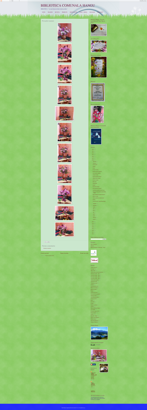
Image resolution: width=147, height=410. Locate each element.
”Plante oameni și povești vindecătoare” (97, 272)
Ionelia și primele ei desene (97, 176)
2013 (93, 232)
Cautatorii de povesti (94, 292)
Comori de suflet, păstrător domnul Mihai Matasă (99, 192)
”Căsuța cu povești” (94, 267)
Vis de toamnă (95, 164)
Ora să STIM (93, 309)
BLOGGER (92, 12)
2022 (93, 156)
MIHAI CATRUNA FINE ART (93, 383)
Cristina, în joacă (95, 174)
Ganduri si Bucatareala (93, 391)
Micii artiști (94, 181)
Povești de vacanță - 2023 (95, 311)
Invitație (92, 303)
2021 (93, 158)
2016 (93, 226)
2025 (93, 151)
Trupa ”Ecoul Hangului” (94, 320)
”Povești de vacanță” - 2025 (95, 276)
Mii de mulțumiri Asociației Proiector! (99, 194)
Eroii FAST (92, 301)
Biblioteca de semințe (94, 287)
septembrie (95, 205)
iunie (94, 210)
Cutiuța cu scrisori (94, 298)
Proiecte (92, 314)
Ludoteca (92, 306)
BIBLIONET (100, 12)
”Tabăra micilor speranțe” (95, 279)
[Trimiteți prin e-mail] (44, 242)
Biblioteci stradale (94, 289)
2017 (93, 225)
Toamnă (94, 166)
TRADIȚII (50, 12)
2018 (93, 223)
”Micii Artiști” (93, 270)
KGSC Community (94, 244)
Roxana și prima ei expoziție (97, 171)
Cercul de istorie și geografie (95, 294)
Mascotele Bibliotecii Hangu (95, 308)
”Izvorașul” (92, 269)
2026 (93, 149)
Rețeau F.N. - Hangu (94, 315)
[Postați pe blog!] (46, 242)
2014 (93, 230)
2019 (93, 221)
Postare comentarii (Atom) (50, 255)
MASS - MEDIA (83, 12)
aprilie (94, 214)
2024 (93, 152)
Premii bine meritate (96, 186)
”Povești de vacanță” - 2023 (95, 273)
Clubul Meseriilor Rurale (95, 297)
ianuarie (94, 219)
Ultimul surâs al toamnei (96, 178)
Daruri (92, 300)
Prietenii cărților (93, 312)
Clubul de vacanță (93, 295)
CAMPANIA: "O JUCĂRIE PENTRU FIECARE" (93, 377)
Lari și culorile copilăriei (97, 173)
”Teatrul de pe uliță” (94, 281)
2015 (93, 228)
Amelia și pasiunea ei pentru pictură (98, 197)
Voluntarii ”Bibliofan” (94, 322)
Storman (77, 407)
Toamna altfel (95, 183)
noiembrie (94, 163)
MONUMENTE (73, 12)
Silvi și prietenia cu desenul (97, 188)
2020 (93, 159)
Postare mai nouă (45, 253)
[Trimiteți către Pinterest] (49, 242)
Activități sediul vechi (94, 286)
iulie (94, 208)
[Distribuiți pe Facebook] (48, 242)
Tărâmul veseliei (93, 318)
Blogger (92, 290)
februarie (94, 217)
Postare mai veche (84, 253)
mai (93, 212)
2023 (93, 154)
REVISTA (57, 12)
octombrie (94, 203)
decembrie (94, 161)
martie (94, 215)
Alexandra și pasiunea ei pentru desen (99, 190)
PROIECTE (64, 12)
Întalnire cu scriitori (94, 304)
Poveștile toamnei (95, 169)
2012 (93, 233)
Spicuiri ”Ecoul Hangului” (95, 317)
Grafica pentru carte (93, 386)
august (94, 206)
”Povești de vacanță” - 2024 (95, 275)
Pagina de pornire (64, 253)
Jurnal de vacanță (95, 196)
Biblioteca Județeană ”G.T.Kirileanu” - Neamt (98, 247)
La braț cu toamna (95, 179)
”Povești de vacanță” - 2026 (95, 278)
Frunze (94, 168)
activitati (92, 284)
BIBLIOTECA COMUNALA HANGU (68, 5)
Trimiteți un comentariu (47, 248)
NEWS (43, 12)
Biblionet (92, 245)
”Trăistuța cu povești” (94, 283)
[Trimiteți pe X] (47, 242)
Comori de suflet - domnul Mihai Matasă (99, 201)
